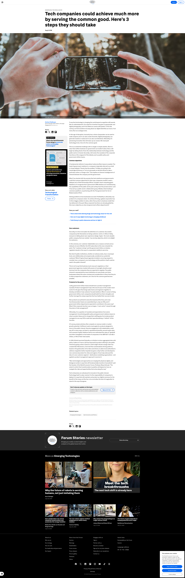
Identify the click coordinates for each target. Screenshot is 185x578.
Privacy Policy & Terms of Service (92, 568)
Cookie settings (172, 574)
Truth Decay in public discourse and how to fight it (86, 220)
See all (137, 456)
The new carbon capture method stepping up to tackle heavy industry (79, 520)
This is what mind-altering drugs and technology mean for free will (91, 213)
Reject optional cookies (172, 566)
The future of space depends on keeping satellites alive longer (127, 519)
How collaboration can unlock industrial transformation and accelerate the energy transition (55, 520)
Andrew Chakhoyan (50, 122)
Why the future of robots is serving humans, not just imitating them (64, 491)
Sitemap (92, 571)
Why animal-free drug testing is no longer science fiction (104, 519)
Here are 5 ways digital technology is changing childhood (88, 217)
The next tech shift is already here (113, 490)
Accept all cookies (172, 570)
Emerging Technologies (53, 10)
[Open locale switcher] (2, 574)
